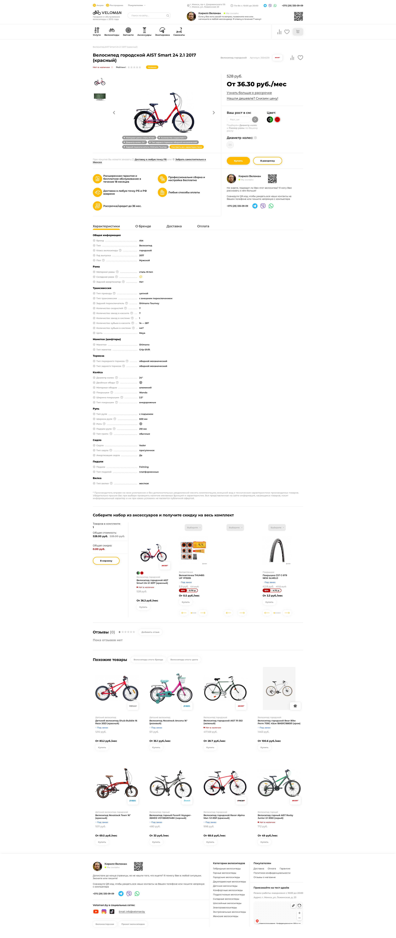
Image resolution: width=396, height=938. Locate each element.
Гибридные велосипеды (227, 868)
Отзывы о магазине (265, 877)
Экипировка (162, 35)
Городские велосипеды (226, 877)
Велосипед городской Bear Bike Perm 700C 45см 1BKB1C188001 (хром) (279, 722)
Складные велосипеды (226, 898)
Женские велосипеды (225, 916)
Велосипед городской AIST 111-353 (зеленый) (223, 722)
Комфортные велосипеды (228, 890)
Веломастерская (105, 924)
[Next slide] (202, 613)
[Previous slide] (184, 613)
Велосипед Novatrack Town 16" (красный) (113, 816)
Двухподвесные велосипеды (229, 881)
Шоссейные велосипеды (227, 903)
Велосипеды (111, 35)
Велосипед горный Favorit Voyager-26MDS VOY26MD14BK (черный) (170, 816)
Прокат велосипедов (133, 924)
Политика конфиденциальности (272, 873)
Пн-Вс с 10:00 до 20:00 (246, 5)
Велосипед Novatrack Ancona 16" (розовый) (168, 722)
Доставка (259, 868)
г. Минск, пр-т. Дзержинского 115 (207, 4)
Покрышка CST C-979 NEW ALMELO (275, 576)
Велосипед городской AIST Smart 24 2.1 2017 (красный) (152, 581)
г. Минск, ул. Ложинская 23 (204, 7)
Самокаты (179, 35)
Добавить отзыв (150, 632)
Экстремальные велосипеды (229, 911)
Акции (100, 5)
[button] (114, 112)
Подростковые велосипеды (229, 894)
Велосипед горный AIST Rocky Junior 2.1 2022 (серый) (275, 816)
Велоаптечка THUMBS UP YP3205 (191, 576)
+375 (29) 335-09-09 (292, 5)
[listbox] (193, 527)
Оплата (272, 868)
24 (230, 144)
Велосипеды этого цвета (184, 659)
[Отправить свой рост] (255, 119)
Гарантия (285, 868)
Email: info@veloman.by (132, 911)
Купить (238, 160)
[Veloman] (107, 13)
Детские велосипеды (225, 886)
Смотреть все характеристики (186, 147)
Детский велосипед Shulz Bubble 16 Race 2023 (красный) (116, 722)
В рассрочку (267, 160)
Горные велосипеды (224, 873)
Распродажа (116, 5)
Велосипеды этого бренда (148, 659)
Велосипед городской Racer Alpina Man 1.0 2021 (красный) (224, 816)
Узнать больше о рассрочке (249, 93)
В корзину (106, 560)
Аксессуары (144, 35)
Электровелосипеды (225, 907)
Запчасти (128, 35)
